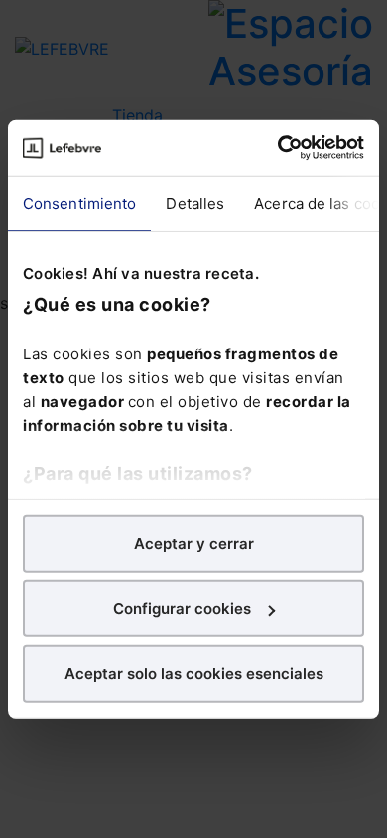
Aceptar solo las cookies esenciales (193, 672)
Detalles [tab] (195, 202)
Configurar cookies (182, 608)
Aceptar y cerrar (194, 542)
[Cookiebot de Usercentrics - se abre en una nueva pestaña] (278, 148)
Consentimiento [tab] (79, 202)
